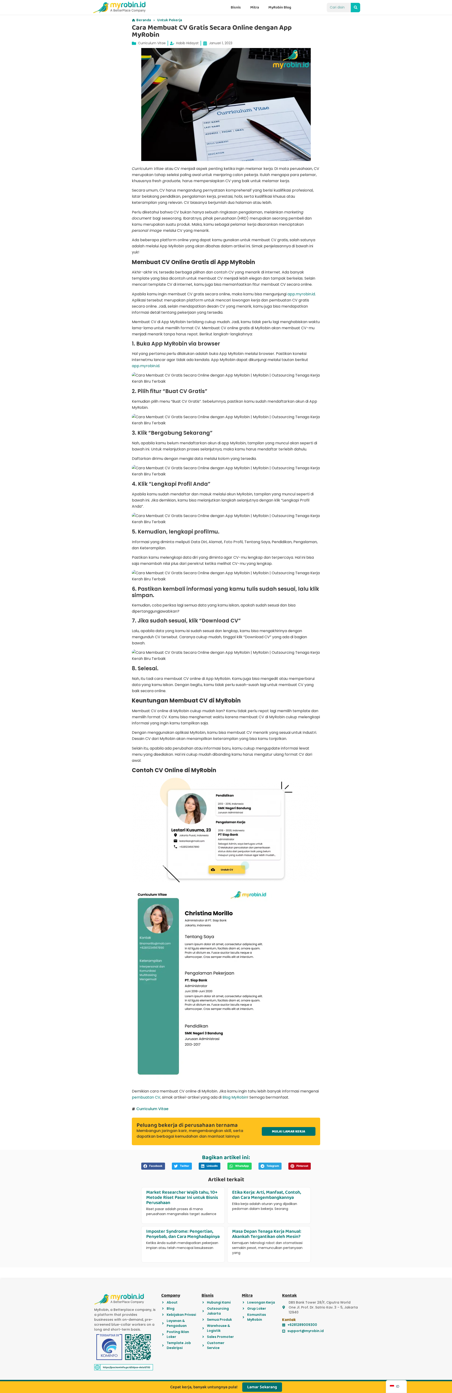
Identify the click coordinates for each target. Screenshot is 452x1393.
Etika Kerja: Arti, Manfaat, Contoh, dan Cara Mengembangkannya (266, 1194)
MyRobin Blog (279, 7)
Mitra (254, 7)
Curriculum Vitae (152, 43)
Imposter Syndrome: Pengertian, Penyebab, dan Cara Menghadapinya (183, 1234)
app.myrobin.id (301, 294)
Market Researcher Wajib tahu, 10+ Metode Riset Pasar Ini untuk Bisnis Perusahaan (182, 1197)
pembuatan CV (146, 1097)
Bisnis (236, 7)
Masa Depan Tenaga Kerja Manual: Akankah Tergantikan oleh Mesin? (266, 1234)
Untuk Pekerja (169, 20)
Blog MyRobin (234, 1097)
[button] (153, 1166)
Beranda (143, 20)
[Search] (355, 7)
